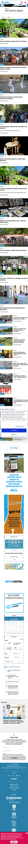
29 (11, 622)
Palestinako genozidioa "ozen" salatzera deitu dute (20, 376)
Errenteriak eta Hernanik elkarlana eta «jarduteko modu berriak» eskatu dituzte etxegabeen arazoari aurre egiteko (13, 722)
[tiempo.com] (22, 639)
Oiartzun (15, 315)
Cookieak (14, 789)
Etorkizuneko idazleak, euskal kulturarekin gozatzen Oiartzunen (19, 341)
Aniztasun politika (14, 786)
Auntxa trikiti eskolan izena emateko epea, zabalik (20, 318)
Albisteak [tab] (3, 17)
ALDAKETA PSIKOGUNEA (14, 553)
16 (22, 626)
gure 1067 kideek (9, 411)
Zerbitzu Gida (14, 537)
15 (19, 626)
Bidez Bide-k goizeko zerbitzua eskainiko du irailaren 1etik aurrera (13, 693)
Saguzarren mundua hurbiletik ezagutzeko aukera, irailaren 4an (13, 687)
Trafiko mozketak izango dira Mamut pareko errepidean (19, 330)
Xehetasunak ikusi (20, 426)
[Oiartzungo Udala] (14, 831)
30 (14, 622)
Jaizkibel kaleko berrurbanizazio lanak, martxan (13, 676)
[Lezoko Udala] (14, 823)
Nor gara (14, 772)
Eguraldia (14, 636)
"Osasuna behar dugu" (13, 681)
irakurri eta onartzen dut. (13, 754)
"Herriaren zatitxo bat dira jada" (14, 671)
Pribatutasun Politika (7, 754)
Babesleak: (14, 794)
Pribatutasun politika (14, 788)
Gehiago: (8, 661)
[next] (22, 619)
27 (6, 622)
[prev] (5, 619)
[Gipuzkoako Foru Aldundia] (14, 800)
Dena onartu (14, 430)
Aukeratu (13, 434)
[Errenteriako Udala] (14, 807)
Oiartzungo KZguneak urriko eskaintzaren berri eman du (19, 354)
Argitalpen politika (14, 784)
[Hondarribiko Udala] (14, 815)
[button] (16, 662)
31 (17, 622)
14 (16, 626)
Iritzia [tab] (9, 17)
